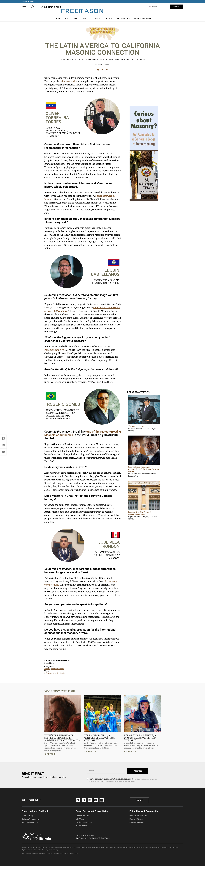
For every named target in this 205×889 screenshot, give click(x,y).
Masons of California (28, 1)
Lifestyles (48, 673)
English (154, 6)
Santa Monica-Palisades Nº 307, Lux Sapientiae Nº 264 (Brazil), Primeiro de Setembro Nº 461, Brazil (62, 414)
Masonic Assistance (142, 18)
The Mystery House (136, 426)
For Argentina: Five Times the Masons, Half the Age (140, 513)
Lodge (85, 18)
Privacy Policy (73, 853)
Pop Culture (97, 18)
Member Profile (72, 18)
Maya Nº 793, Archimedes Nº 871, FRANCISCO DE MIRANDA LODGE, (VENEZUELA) (63, 131)
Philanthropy (123, 18)
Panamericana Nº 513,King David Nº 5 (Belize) (105, 281)
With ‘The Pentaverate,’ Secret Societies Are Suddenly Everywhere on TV (62, 738)
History (109, 18)
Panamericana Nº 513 (55, 350)
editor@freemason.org (51, 850)
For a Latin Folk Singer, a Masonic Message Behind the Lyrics (140, 738)
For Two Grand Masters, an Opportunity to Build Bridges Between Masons (143, 469)
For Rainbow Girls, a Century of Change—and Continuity (99, 738)
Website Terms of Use (61, 853)
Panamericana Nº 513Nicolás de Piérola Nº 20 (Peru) (107, 555)
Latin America (69, 81)
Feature (57, 18)
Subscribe (176, 7)
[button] (98, 69)
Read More (50, 754)
